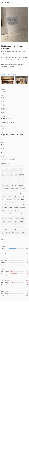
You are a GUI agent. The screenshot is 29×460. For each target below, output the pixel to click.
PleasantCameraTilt (5, 271)
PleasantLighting (5, 275)
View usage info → (6, 118)
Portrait (3, 114)
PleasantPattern (4, 278)
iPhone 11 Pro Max (6, 130)
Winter (3, 105)
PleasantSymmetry (5, 286)
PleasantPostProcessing (6, 282)
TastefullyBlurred (5, 291)
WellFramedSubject (5, 295)
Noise (2, 269)
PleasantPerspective (5, 280)
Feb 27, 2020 (5, 93)
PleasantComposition (5, 273)
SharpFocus (3, 289)
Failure (2, 255)
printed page (11, 159)
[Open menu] (26, 2)
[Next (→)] (25, 24)
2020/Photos (4, 53)
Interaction (3, 262)
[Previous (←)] (4, 24)
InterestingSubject (5, 264)
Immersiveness (4, 260)
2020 (2, 97)
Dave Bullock (8, 2)
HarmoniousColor (4, 258)
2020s (2, 101)
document (4, 159)
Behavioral (3, 253)
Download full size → (7, 122)
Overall (2, 248)
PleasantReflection (5, 284)
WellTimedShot (4, 297)
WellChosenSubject (5, 293)
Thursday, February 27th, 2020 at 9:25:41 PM (13, 51)
